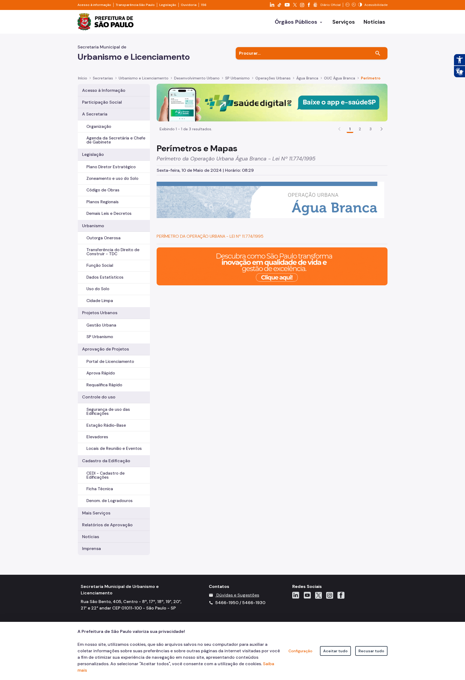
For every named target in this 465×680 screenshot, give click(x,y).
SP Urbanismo (237, 78)
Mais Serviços (96, 513)
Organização (98, 126)
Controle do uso (98, 397)
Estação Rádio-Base (106, 425)
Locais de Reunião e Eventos (114, 448)
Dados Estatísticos (105, 277)
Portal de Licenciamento (110, 361)
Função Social (99, 265)
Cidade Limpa (99, 300)
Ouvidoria (188, 4)
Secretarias (103, 78)
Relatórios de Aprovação (107, 525)
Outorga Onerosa (103, 238)
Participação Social (102, 102)
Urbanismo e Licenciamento (143, 78)
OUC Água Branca (339, 78)
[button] (381, 129)
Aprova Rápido (100, 373)
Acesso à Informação (103, 90)
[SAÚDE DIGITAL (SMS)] (272, 102)
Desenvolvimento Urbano (197, 78)
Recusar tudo (371, 651)
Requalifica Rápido (104, 385)
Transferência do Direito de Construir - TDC (112, 252)
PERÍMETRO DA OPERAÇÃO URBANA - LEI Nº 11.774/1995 (210, 236)
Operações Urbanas (273, 78)
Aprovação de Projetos (105, 349)
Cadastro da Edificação (106, 461)
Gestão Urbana (101, 325)
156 (203, 4)
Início (82, 78)
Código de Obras (102, 190)
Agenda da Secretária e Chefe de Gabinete (115, 140)
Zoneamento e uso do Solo (112, 178)
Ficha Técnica (99, 489)
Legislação (167, 4)
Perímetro (371, 78)
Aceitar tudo (335, 651)
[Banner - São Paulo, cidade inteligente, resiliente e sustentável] (272, 266)
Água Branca (307, 78)
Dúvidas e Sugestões (237, 595)
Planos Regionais (102, 202)
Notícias (90, 536)
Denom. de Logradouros (109, 500)
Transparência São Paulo (135, 4)
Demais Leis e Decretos (109, 213)
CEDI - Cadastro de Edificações (105, 475)
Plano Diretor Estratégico (111, 167)
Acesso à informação (94, 4)
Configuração (300, 651)
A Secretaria (94, 114)
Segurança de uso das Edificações (108, 411)
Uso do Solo (97, 289)
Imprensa (91, 548)
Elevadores (97, 437)
